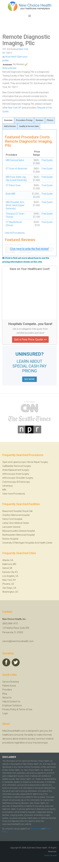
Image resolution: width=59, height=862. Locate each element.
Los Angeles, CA (10, 576)
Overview (8, 120)
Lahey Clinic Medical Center (15, 523)
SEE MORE (29, 379)
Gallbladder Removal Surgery (16, 466)
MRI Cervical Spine (15, 160)
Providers (7, 689)
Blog (4, 693)
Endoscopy (24, 482)
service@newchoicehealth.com (18, 641)
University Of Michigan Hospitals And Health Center (27, 542)
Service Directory (10, 681)
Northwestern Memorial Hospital (18, 535)
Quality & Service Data (29, 126)
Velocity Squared (50, 855)
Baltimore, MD (9, 564)
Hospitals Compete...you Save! (30, 323)
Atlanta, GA (7, 560)
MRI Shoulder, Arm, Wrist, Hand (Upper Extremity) (15, 205)
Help (4, 701)
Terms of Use (25, 709)
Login (5, 713)
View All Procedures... (15, 233)
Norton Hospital (10, 539)
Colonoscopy (9, 482)
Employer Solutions (12, 705)
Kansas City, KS (10, 572)
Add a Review (10, 126)
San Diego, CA (9, 588)
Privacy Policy (9, 709)
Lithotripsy (7, 485)
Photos (50, 120)
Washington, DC (10, 592)
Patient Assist (9, 685)
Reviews (39, 120)
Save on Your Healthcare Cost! (30, 269)
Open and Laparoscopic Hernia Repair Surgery (25, 462)
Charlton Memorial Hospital (16, 515)
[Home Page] (29, 6)
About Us (6, 697)
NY (3, 53)
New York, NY (15, 107)
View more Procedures (13, 493)
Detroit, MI (7, 568)
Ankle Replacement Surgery (15, 470)
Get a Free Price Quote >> (30, 339)
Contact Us (14, 701)
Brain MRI (10, 193)
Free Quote (47, 160)
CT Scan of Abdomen (16, 168)
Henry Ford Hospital (12, 519)
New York (23, 49)
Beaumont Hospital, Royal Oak (17, 511)
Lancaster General (11, 527)
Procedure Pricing (24, 120)
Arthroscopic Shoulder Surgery (17, 478)
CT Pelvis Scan (13, 185)
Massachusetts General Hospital (18, 531)
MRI (4, 489)
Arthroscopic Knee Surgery (15, 474)
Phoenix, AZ (8, 584)
